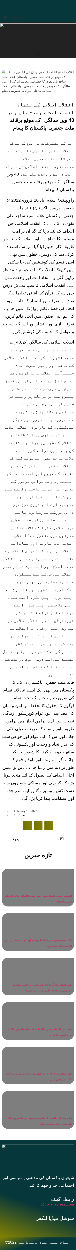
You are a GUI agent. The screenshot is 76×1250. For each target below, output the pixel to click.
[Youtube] (45, 5)
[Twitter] (33, 5)
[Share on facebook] (27, 825)
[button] (38, 53)
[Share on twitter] (38, 825)
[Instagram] (56, 5)
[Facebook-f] (30, 1227)
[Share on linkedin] (48, 825)
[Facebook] (21, 5)
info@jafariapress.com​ (55, 1204)
